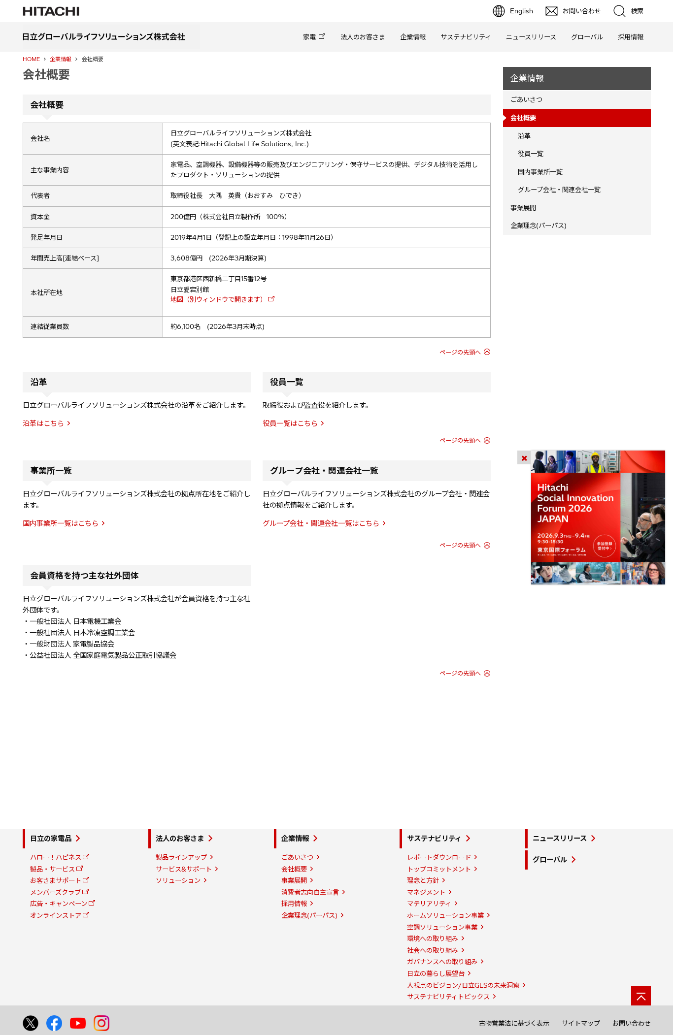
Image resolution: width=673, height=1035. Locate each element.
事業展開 (523, 208)
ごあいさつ (526, 99)
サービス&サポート (184, 869)
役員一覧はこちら (290, 423)
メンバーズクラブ (55, 892)
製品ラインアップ (181, 857)
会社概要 (294, 869)
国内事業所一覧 (540, 172)
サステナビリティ (465, 37)
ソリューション (178, 880)
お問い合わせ (631, 1023)
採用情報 (630, 37)
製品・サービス (52, 869)
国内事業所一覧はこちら (61, 523)
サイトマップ (581, 1023)
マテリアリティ (429, 903)
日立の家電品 (50, 838)
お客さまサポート (55, 880)
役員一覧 (530, 154)
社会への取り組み (432, 950)
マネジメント (426, 892)
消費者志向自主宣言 (310, 892)
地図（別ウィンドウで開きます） (218, 299)
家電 (309, 37)
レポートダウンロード (439, 857)
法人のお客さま (362, 37)
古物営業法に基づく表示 (514, 1023)
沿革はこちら (43, 423)
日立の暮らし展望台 (436, 973)
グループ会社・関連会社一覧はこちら (321, 523)
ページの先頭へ (460, 352)
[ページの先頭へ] (641, 995)
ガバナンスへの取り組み (442, 962)
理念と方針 (423, 880)
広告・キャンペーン (58, 903)
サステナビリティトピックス (448, 997)
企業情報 (413, 37)
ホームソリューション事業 (445, 915)
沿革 (524, 136)
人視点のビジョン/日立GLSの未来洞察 (463, 985)
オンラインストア (55, 915)
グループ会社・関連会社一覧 (559, 190)
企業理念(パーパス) (538, 225)
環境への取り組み (432, 938)
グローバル (587, 37)
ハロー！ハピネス (55, 857)
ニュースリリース (531, 37)
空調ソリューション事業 (442, 927)
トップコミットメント (439, 869)
